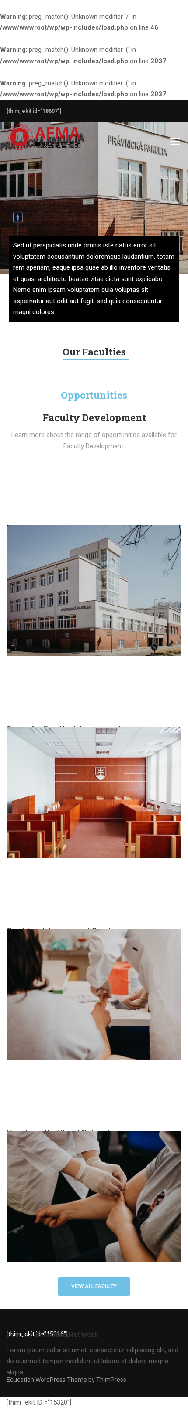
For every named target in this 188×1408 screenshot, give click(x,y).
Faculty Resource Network (53, 1334)
